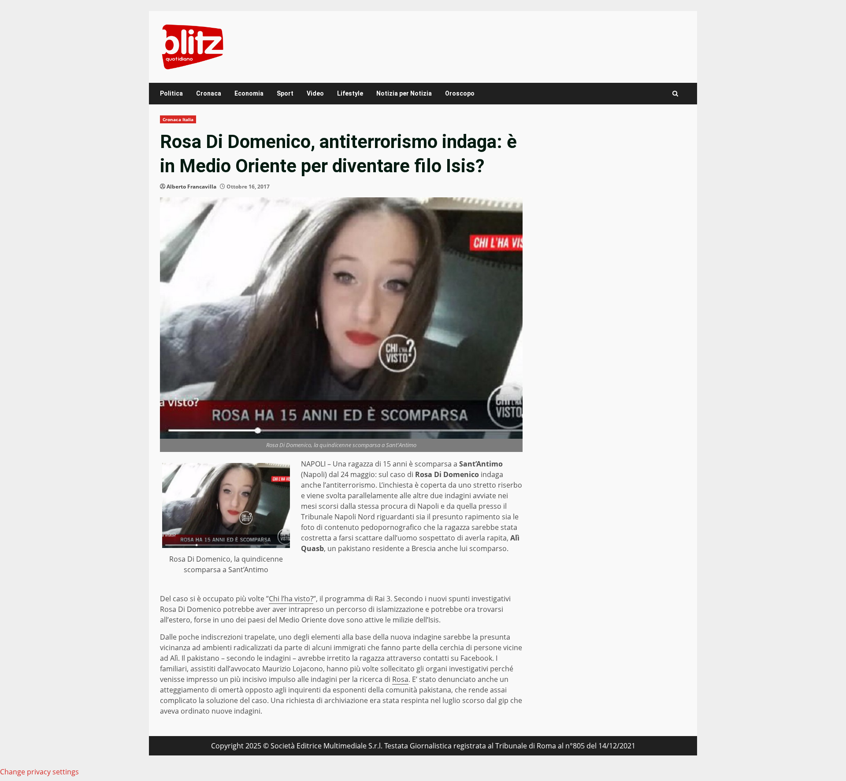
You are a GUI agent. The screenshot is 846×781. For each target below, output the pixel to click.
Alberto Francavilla (191, 186)
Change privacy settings (39, 772)
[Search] (675, 93)
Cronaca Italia (178, 119)
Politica (171, 93)
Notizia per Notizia (404, 93)
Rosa (400, 679)
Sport (285, 93)
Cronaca (208, 93)
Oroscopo (460, 93)
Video (315, 93)
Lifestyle (350, 93)
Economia (248, 93)
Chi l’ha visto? (291, 598)
